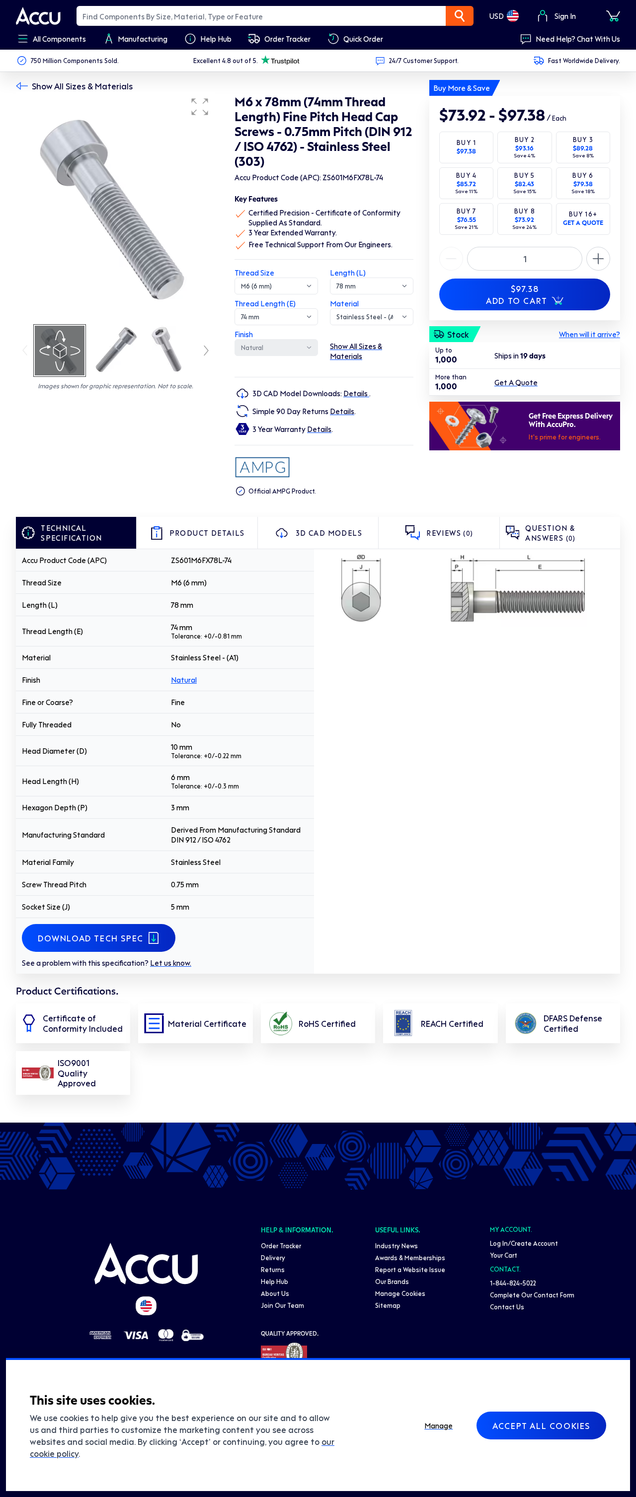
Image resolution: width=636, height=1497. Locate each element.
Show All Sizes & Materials (82, 86)
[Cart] (613, 16)
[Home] (146, 1263)
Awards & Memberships (410, 1257)
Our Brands (392, 1281)
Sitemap (387, 1305)
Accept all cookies (541, 1425)
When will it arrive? (589, 334)
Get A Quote (516, 382)
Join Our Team (282, 1305)
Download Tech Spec (91, 938)
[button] (200, 107)
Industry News (396, 1245)
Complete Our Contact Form (532, 1294)
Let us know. (170, 962)
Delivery (273, 1257)
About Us (275, 1293)
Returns (273, 1269)
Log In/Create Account (524, 1243)
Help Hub (274, 1281)
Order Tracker (281, 1245)
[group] (115, 207)
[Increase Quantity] (451, 259)
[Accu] (38, 16)
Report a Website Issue (410, 1269)
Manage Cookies (400, 1293)
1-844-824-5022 (513, 1282)
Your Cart (503, 1255)
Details (356, 393)
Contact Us (507, 1306)
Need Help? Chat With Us (578, 38)
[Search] (460, 16)
